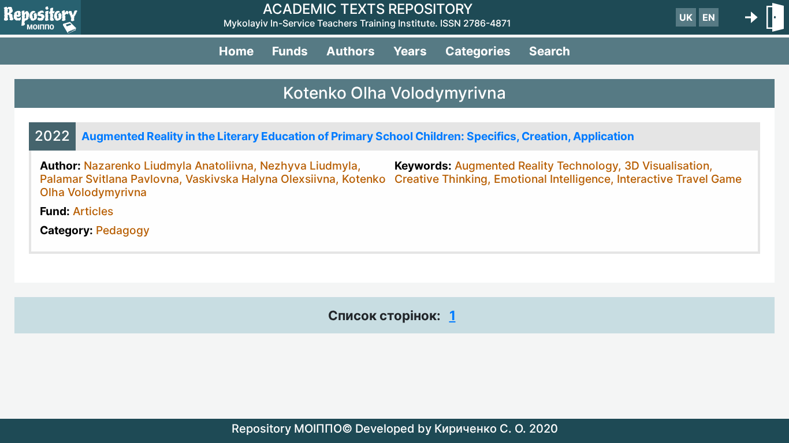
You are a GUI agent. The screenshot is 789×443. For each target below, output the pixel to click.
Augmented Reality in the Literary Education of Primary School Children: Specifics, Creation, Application (357, 136)
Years (410, 51)
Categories (478, 51)
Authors (350, 51)
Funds (290, 51)
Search (549, 51)
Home (236, 51)
